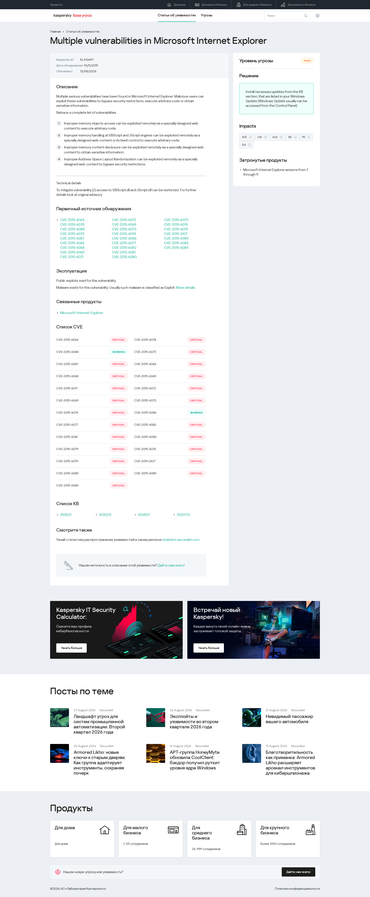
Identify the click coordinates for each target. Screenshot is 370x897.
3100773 (183, 515)
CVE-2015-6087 (72, 238)
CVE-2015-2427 (176, 234)
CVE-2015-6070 (124, 229)
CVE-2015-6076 (176, 224)
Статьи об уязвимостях (177, 15)
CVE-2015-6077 (124, 243)
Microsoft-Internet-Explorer (81, 313)
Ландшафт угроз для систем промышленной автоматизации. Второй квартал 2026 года (99, 724)
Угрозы (206, 15)
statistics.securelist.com (180, 540)
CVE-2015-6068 (72, 248)
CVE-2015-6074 (124, 234)
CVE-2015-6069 (124, 224)
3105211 (65, 515)
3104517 (144, 515)
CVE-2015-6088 (72, 229)
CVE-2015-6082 (124, 248)
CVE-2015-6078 (72, 224)
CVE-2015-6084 (176, 248)
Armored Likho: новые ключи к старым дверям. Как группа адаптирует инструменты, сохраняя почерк (99, 763)
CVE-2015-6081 (124, 252)
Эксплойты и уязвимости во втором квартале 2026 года (194, 722)
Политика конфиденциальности (297, 888)
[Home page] (73, 15)
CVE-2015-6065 (72, 252)
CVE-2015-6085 (176, 243)
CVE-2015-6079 (176, 220)
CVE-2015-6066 (72, 243)
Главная (55, 31)
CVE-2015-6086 (124, 238)
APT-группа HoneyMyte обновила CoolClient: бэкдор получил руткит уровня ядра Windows (195, 760)
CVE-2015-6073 (72, 234)
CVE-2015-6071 (71, 257)
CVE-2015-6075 (176, 229)
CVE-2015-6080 (124, 257)
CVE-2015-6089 (176, 238)
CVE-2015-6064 (72, 220)
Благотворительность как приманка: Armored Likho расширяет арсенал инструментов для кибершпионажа (290, 763)
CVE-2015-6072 (124, 220)
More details (185, 287)
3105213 (105, 515)
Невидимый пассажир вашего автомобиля (289, 719)
